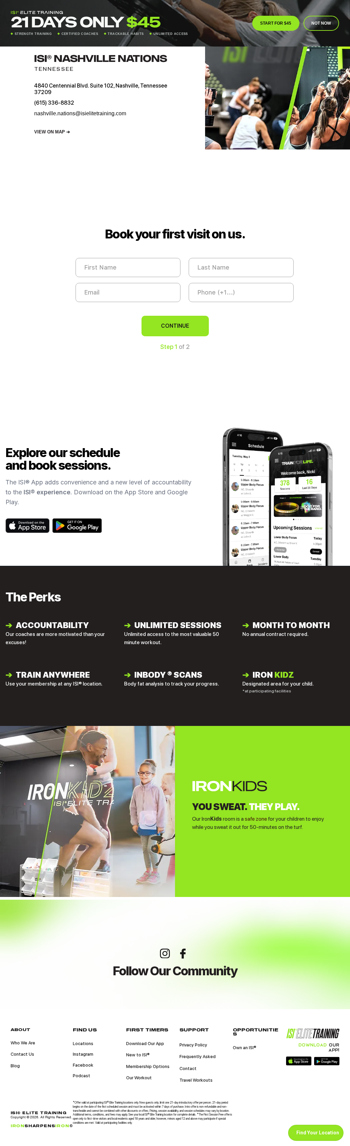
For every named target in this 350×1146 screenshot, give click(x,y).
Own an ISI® (244, 1047)
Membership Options (148, 1066)
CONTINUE (175, 326)
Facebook (83, 1065)
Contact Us (22, 1054)
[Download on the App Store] (27, 525)
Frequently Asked (197, 1056)
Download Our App (145, 1043)
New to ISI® (138, 1054)
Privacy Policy (193, 1044)
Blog (15, 1065)
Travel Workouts (196, 1080)
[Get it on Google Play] (77, 525)
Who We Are (23, 1042)
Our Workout (139, 1077)
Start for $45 (275, 23)
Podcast (81, 1075)
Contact (188, 1068)
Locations (83, 1043)
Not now (321, 23)
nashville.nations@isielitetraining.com (80, 113)
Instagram (83, 1054)
